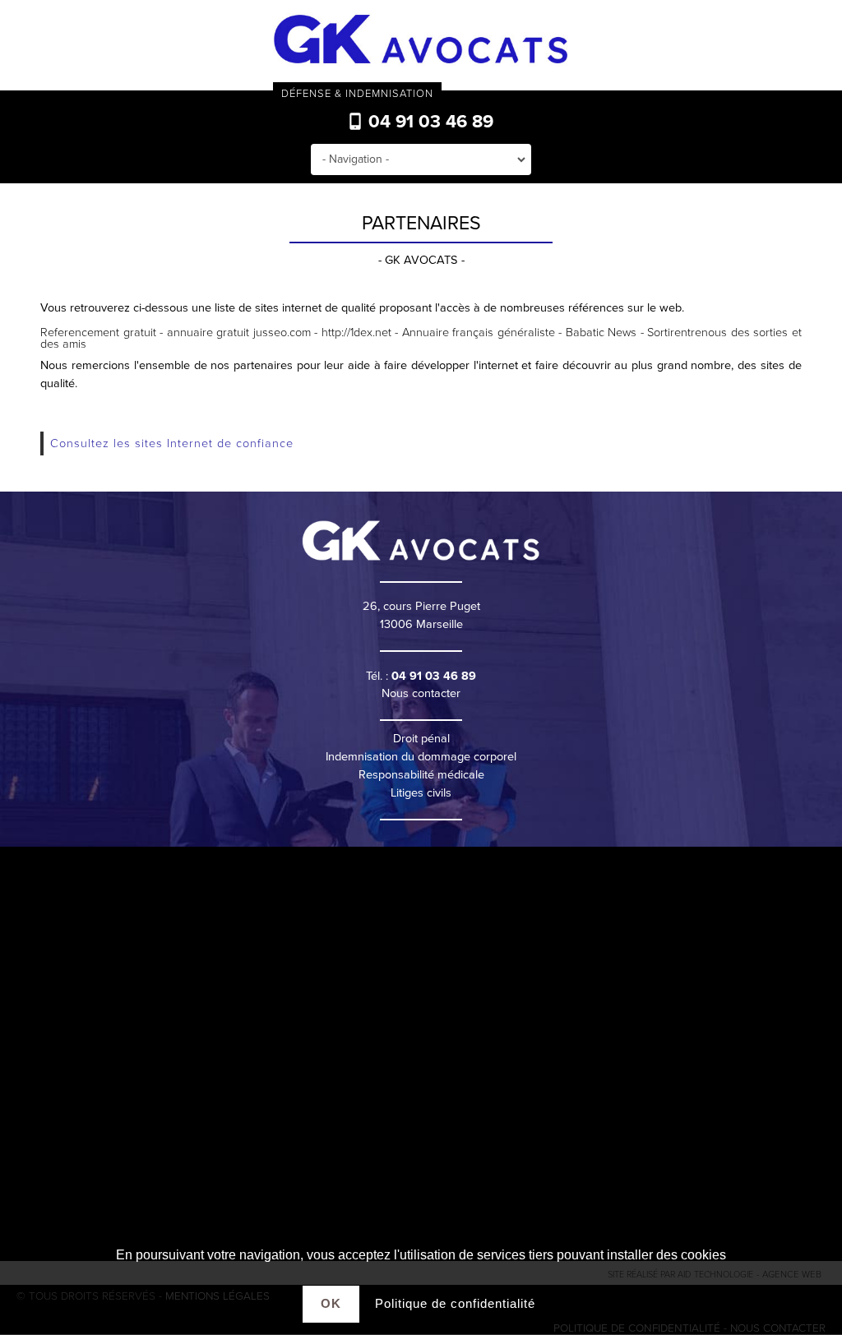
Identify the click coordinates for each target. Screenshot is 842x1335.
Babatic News (601, 333)
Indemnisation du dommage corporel (421, 757)
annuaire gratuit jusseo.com (239, 333)
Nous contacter (421, 693)
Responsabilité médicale (421, 775)
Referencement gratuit (97, 333)
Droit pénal (421, 739)
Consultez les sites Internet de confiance (172, 443)
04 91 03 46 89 (428, 121)
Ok (331, 1303)
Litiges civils (421, 793)
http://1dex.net (356, 333)
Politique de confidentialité (455, 1303)
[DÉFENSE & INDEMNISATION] (421, 40)
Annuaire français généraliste (478, 333)
